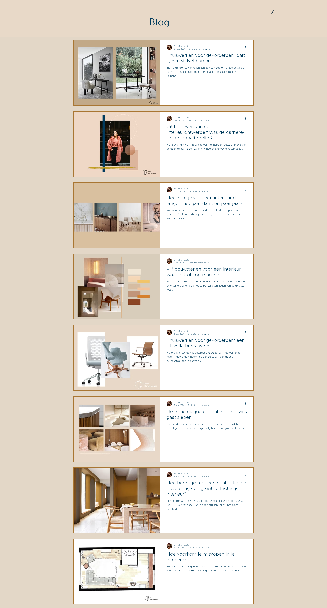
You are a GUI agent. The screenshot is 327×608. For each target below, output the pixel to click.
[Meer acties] (247, 47)
